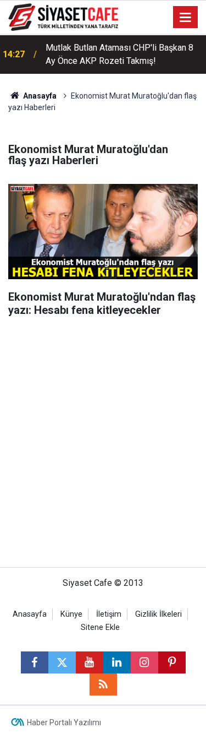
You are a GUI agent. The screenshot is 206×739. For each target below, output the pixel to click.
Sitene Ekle (100, 627)
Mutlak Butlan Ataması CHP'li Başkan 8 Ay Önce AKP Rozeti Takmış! (119, 54)
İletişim (108, 614)
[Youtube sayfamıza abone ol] (89, 662)
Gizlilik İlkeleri (158, 614)
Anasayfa (39, 95)
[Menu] (186, 17)
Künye (71, 614)
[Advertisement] (103, 447)
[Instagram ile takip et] (144, 662)
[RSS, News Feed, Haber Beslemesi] (103, 684)
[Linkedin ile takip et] (117, 662)
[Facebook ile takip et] (34, 662)
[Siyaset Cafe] (63, 16)
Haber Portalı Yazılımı (64, 722)
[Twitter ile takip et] (62, 662)
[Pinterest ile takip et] (172, 662)
